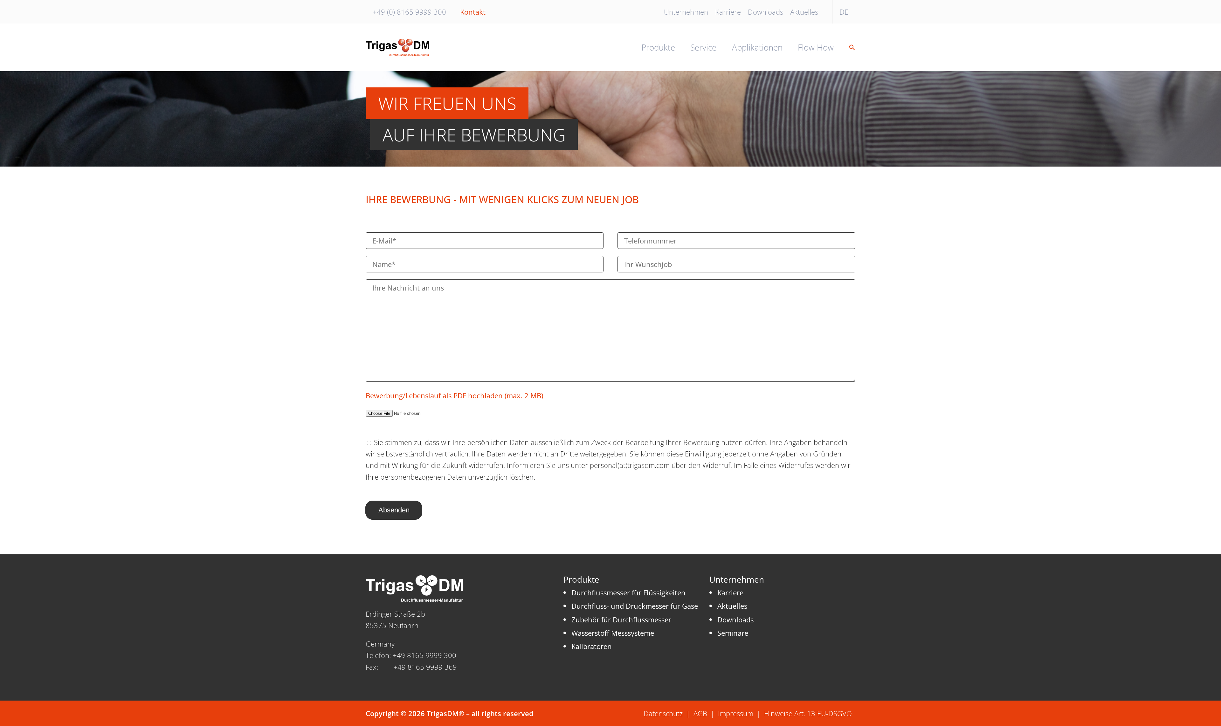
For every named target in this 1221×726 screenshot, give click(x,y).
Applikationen (757, 47)
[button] (848, 47)
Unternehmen (686, 12)
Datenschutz (663, 713)
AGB (700, 713)
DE (843, 12)
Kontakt (473, 12)
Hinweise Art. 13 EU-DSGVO (808, 713)
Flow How (816, 47)
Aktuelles (804, 12)
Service (703, 47)
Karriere (728, 12)
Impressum (735, 713)
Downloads (765, 12)
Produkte (658, 47)
